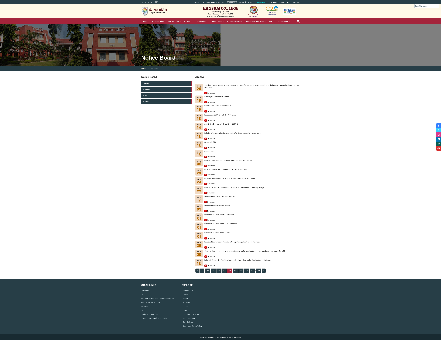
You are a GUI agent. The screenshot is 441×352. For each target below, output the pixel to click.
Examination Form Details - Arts (217, 233)
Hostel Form (209, 151)
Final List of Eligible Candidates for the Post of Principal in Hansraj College (234, 187)
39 (208, 270)
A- (149, 2)
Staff (145, 95)
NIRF (288, 2)
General (146, 84)
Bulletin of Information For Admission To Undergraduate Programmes (232, 133)
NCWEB (250, 2)
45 (241, 270)
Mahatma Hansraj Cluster (213, 2)
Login (197, 2)
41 (219, 270)
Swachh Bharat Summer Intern (217, 205)
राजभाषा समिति (232, 2)
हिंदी (156, 2)
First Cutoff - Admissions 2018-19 (217, 106)
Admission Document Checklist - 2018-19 (221, 124)
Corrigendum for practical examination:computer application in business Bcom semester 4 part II (244, 251)
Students (146, 89)
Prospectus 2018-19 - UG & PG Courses (220, 115)
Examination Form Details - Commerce (220, 224)
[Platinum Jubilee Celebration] (253, 10)
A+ (143, 2)
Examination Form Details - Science (219, 215)
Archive (146, 101)
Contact (296, 2)
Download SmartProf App (193, 326)
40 (213, 270)
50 (259, 270)
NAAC (282, 2)
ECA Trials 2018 (210, 142)
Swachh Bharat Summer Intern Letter (219, 196)
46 (246, 270)
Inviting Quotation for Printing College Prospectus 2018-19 (228, 160)
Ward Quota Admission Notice (216, 97)
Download (211, 93)
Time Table (273, 2)
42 (224, 270)
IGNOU (241, 2)
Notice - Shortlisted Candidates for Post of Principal (225, 169)
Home (143, 68)
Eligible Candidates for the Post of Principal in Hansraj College (229, 178)
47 (252, 270)
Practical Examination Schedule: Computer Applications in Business (232, 242)
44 (235, 270)
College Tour (260, 2)
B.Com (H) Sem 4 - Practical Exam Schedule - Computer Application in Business (237, 260)
